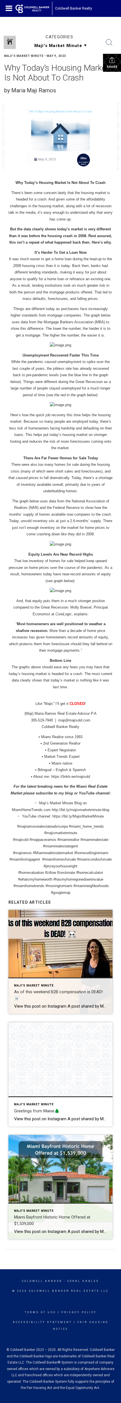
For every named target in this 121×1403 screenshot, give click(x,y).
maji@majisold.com (74, 720)
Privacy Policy (79, 1312)
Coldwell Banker (42, 1281)
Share (112, 66)
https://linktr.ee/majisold (70, 776)
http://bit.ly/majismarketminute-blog (80, 810)
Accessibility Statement (42, 1322)
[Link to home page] (32, 8)
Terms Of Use (40, 1312)
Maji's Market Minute (24, 55)
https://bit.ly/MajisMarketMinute (78, 816)
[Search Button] (109, 42)
